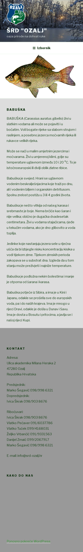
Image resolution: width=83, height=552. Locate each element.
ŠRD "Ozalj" (27, 30)
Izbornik (43, 48)
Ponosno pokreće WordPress (28, 541)
